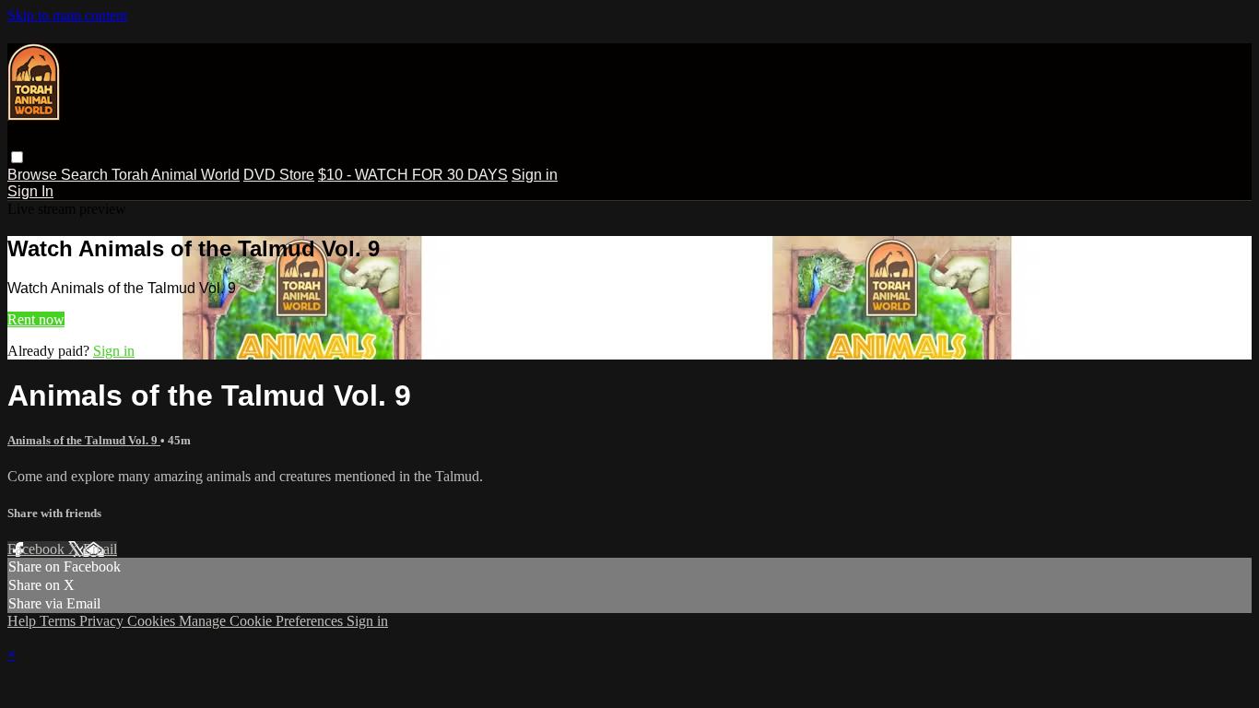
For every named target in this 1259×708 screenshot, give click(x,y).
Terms (59, 621)
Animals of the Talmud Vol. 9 (83, 440)
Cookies (153, 621)
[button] (17, 157)
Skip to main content (67, 15)
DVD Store (278, 175)
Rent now (36, 319)
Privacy (103, 621)
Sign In (30, 191)
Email (100, 549)
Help (23, 621)
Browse (34, 175)
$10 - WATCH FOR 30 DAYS (413, 175)
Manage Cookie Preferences (263, 621)
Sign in (535, 175)
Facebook (37, 549)
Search (86, 175)
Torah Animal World (176, 175)
